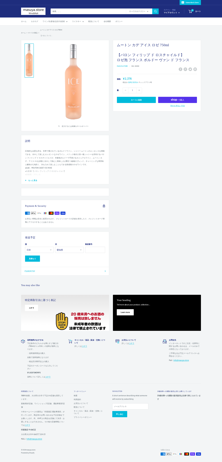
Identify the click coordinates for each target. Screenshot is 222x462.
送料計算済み (133, 82)
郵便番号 (88, 244)
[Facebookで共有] (180, 69)
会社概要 (107, 21)
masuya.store (122, 66)
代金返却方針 (29, 271)
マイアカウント (171, 12)
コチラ (48, 377)
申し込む (119, 414)
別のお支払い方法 (177, 105)
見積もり (32, 258)
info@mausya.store (181, 360)
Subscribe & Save (192, 2)
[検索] (155, 11)
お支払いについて (81, 403)
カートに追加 (136, 100)
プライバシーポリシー (83, 417)
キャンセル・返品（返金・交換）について (88, 412)
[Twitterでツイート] (190, 69)
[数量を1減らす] (125, 90)
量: (118, 90)
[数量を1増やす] (139, 90)
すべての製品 (33, 33)
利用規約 (77, 399)
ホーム (23, 21)
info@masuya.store (34, 439)
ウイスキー (76, 21)
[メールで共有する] (195, 69)
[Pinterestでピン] (185, 69)
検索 (75, 395)
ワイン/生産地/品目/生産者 (54, 21)
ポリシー (119, 21)
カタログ (34, 21)
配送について (93, 21)
